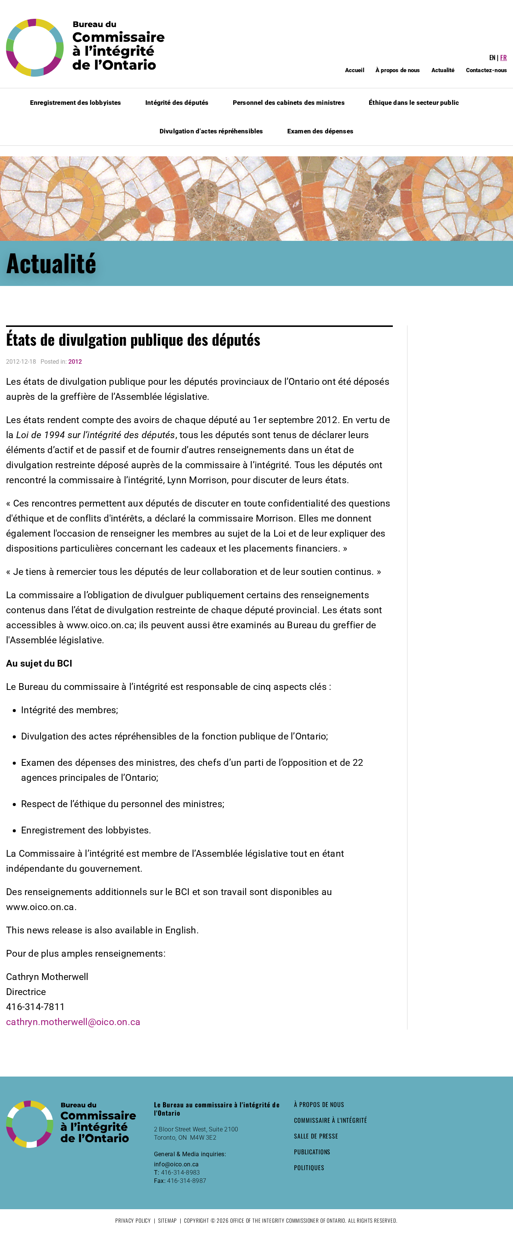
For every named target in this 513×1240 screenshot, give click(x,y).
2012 (75, 361)
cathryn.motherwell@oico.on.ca (73, 1021)
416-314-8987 (186, 1180)
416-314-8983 (180, 1172)
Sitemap (167, 1220)
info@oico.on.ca (176, 1164)
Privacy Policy (133, 1220)
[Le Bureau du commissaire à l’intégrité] (90, 48)
